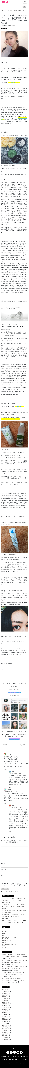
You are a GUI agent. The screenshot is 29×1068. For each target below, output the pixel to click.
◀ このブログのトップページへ (9, 891)
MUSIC (4, 942)
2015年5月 (5, 1016)
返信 (5, 769)
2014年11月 (5, 1027)
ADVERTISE (24, 1056)
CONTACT (24, 1059)
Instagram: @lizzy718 (14, 692)
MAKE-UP (5, 939)
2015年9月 (5, 1009)
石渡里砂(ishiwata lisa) (18, 10)
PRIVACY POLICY (14, 1059)
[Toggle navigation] (25, 2)
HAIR (3, 933)
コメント (4, 845)
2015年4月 (5, 1018)
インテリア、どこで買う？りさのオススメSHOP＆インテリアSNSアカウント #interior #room (13, 900)
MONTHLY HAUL (7, 940)
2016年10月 (5, 991)
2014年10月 (5, 1028)
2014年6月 (5, 1036)
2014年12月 (5, 1025)
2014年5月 (5, 1037)
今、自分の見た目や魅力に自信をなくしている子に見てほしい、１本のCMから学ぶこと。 (14, 980)
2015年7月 (5, 1013)
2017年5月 (5, 989)
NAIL (3, 946)
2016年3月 (5, 998)
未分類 (4, 947)
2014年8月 (5, 1032)
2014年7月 (5, 1034)
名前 (3, 863)
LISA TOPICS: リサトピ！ (9, 937)
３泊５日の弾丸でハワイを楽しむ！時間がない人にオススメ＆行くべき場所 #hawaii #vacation (14, 906)
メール (3, 869)
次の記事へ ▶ (24, 745)
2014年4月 (5, 1039)
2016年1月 (5, 1002)
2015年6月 (5, 1014)
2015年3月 (5, 1020)
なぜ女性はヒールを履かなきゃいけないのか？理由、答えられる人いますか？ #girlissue (13, 916)
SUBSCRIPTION (5, 1056)
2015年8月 (5, 1011)
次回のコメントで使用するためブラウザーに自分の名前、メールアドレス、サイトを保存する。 (14, 884)
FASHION (4, 931)
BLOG (9, 10)
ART (3, 930)
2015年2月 (5, 1021)
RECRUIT (4, 1059)
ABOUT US (16, 1056)
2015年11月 (5, 1005)
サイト (3, 875)
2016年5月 (5, 995)
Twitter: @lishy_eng (14, 739)
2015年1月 (5, 1023)
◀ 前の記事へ (5, 745)
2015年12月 (5, 1004)
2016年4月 (5, 997)
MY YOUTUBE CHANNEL (9, 944)
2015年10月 (5, 1007)
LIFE (3, 935)
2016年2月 (5, 1000)
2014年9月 (5, 1030)
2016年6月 (5, 993)
